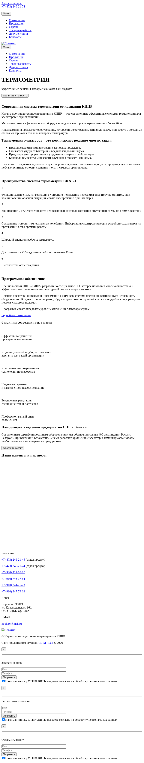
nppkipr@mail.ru (12, 623)
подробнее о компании (16, 315)
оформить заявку (13, 448)
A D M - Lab (45, 642)
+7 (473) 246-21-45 (14, 559)
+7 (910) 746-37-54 (13, 578)
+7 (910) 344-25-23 (13, 585)
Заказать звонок (12, 3)
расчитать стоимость (15, 95)
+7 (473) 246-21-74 (13, 6)
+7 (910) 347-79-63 (13, 591)
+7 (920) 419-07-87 (13, 572)
